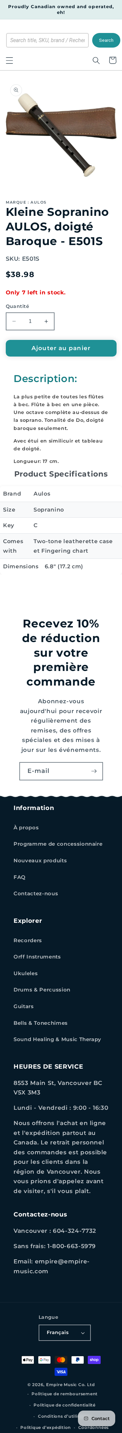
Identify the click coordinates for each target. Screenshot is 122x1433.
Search (106, 40)
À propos (26, 827)
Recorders (28, 940)
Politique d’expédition (45, 1427)
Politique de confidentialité (65, 1405)
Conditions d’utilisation (64, 1416)
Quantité (17, 306)
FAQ (20, 877)
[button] (9, 60)
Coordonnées (93, 1427)
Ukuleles (26, 973)
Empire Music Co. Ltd (70, 1384)
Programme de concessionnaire (58, 844)
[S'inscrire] (94, 771)
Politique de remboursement (65, 1393)
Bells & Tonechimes (41, 1023)
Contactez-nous (36, 893)
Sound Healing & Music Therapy (57, 1039)
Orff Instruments (37, 956)
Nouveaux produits (40, 860)
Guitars (24, 1006)
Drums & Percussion (42, 989)
